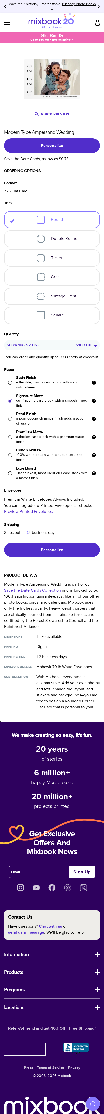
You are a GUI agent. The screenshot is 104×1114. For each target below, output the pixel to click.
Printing (11, 646)
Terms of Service (50, 1068)
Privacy (74, 1068)
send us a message (26, 932)
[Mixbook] (52, 22)
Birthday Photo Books (79, 3)
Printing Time (14, 657)
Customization (16, 677)
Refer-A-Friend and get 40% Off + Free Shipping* (52, 1028)
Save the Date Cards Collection (32, 590)
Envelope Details (18, 667)
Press (28, 1068)
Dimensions (13, 636)
